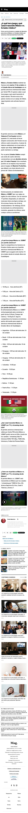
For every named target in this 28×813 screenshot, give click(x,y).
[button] (5, 502)
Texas (11, 13)
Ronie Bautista (7, 75)
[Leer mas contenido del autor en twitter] (18, 519)
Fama (9, 801)
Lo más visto (6, 548)
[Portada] (14, 745)
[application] (14, 498)
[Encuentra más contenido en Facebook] (2, 38)
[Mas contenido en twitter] (14, 785)
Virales (9, 804)
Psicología (21, 13)
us (8, 797)
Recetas (19, 804)
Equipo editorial (14, 746)
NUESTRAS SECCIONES (14, 790)
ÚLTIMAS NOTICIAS (7, 708)
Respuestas (9, 793)
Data (19, 797)
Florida (2, 13)
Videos (19, 793)
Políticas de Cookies (14, 773)
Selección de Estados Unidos (11, 541)
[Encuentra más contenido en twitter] (6, 38)
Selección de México (8, 538)
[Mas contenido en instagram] (16, 785)
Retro (19, 801)
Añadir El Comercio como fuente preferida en (14, 19)
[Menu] (2, 9)
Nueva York (16, 13)
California (7, 13)
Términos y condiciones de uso (14, 768)
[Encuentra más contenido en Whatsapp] (9, 38)
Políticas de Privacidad (14, 771)
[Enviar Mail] (2, 75)
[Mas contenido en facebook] (11, 785)
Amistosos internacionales (11, 543)
